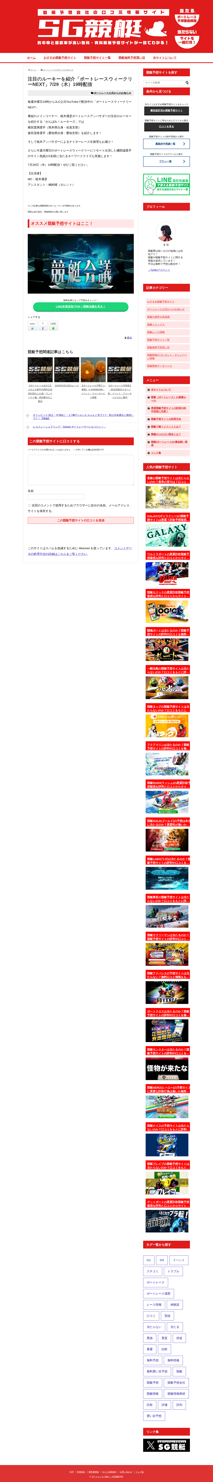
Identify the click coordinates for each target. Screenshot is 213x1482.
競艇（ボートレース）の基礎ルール (168, 399)
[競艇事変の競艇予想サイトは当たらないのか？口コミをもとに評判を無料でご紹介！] (167, 916)
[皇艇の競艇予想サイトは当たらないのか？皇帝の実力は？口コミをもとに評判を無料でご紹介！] (167, 497)
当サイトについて (165, 58)
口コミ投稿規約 (109, 1472)
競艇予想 (153, 1382)
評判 (179, 1404)
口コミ (151, 1315)
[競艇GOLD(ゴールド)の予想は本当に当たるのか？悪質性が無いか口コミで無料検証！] (167, 840)
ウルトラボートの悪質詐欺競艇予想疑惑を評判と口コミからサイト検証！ (168, 556)
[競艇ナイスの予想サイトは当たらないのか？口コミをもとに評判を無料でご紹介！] (167, 1145)
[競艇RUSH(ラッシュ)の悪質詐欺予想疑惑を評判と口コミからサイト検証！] (167, 802)
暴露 (150, 1349)
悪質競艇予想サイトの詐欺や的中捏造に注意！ (168, 410)
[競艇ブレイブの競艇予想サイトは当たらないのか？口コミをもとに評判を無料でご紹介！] (167, 1183)
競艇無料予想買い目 (132, 58)
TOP (71, 1472)
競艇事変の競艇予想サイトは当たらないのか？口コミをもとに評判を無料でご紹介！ (168, 899)
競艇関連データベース (159, 366)
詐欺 (150, 1404)
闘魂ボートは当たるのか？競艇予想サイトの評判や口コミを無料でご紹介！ (168, 632)
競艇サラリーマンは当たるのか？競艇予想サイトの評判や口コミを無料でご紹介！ (168, 937)
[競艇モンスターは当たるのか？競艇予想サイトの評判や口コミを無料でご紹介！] (167, 1068)
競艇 (179, 1371)
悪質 (164, 1338)
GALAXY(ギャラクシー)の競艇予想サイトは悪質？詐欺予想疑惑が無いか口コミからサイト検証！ (168, 518)
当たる (174, 1327)
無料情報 (173, 1360)
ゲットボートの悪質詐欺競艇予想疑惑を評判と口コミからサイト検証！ (168, 1204)
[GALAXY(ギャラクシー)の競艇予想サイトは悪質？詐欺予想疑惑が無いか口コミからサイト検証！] (167, 535)
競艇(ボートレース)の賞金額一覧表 (169, 443)
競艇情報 (153, 1393)
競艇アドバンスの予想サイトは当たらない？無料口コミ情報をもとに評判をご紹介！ (168, 975)
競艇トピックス (156, 324)
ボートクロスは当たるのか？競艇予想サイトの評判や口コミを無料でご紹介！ (168, 1013)
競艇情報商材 (176, 1393)
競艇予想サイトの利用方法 (166, 419)
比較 (164, 1349)
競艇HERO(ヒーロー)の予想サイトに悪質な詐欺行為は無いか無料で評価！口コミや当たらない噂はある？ (169, 1089)
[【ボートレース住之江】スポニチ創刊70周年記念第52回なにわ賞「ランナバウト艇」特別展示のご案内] (40, 369)
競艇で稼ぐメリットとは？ (166, 426)
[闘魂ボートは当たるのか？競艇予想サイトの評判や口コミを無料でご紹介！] (167, 649)
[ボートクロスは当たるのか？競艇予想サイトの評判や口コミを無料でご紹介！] (167, 1030)
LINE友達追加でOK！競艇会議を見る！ (81, 306)
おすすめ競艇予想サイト (60, 58)
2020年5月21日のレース (67, 385)
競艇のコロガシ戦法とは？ (166, 434)
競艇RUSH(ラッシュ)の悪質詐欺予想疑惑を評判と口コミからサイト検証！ (169, 784)
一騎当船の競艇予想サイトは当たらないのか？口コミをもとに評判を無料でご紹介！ (168, 670)
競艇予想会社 (176, 1382)
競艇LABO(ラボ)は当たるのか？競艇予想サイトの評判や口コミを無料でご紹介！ (169, 861)
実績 (167, 1315)
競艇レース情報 (156, 332)
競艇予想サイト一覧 (97, 58)
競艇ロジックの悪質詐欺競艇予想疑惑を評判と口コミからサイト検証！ (168, 594)
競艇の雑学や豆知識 (158, 317)
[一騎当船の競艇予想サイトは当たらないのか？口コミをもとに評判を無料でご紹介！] (167, 687)
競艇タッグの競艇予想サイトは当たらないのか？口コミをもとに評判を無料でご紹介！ (168, 708)
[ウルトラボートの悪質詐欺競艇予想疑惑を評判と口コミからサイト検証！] (167, 573)
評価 (164, 1404)
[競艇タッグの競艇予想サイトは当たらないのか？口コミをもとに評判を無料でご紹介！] (167, 726)
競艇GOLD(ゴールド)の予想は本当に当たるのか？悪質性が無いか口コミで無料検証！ (169, 822)
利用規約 (81, 1472)
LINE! (53, 323)
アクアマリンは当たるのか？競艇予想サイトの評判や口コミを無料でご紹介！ (168, 746)
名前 (31, 491)
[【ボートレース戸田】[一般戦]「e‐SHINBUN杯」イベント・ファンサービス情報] (93, 369)
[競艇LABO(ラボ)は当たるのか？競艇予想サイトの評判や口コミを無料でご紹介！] (167, 878)
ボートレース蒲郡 (158, 1293)
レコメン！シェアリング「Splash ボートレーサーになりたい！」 (69, 426)
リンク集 (156, 452)
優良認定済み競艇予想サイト (166, 110)
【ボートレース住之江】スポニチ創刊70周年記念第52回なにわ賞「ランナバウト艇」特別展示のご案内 (40, 393)
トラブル (173, 1271)
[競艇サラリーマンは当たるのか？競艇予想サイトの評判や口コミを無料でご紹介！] (167, 954)
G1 (149, 1260)
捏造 (179, 1338)
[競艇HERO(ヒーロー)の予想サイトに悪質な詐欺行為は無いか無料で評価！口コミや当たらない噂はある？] (167, 1106)
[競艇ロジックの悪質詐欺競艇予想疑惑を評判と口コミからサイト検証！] (167, 611)
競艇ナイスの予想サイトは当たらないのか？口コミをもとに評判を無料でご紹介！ (168, 1127)
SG (162, 1260)
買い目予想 (154, 1416)
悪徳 (150, 1338)
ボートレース (156, 1282)
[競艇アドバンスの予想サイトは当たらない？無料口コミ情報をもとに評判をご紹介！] (167, 992)
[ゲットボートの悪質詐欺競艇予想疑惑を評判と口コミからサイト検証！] (167, 1221)
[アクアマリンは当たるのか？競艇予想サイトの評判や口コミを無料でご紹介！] (167, 764)
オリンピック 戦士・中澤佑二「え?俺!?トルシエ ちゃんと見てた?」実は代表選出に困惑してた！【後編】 (83, 417)
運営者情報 (94, 1472)
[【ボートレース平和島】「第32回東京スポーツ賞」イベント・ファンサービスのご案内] (119, 369)
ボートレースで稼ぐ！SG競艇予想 (107, 1476)
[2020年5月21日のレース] (66, 369)
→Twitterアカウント (159, 270)
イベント (179, 1260)
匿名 (129, 337)
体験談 (174, 1304)
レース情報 (154, 1304)
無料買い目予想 (157, 1371)
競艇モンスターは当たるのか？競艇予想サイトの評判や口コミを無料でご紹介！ (168, 1051)
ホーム (31, 58)
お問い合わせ (126, 1472)
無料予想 (153, 1360)
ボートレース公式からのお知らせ (112, 93)
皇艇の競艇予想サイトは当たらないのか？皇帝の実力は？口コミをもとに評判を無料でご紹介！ (168, 480)
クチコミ (153, 1271)
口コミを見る (166, 126)
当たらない (154, 1327)
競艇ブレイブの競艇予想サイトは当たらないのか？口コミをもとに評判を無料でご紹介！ (168, 1165)
